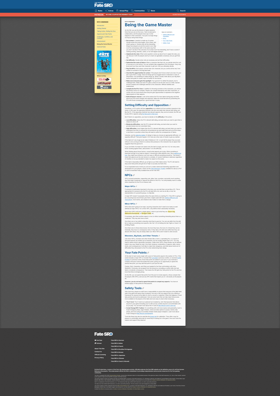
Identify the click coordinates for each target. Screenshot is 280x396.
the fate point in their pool (150, 114)
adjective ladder (140, 135)
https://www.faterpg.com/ (123, 385)
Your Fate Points (167, 40)
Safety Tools (166, 43)
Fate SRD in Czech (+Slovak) (120, 361)
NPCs (164, 38)
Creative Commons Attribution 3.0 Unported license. (144, 387)
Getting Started (101, 28)
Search (183, 11)
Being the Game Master (104, 44)
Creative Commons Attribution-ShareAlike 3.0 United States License (128, 389)
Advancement (101, 41)
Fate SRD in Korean (117, 352)
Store (153, 11)
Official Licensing (100, 354)
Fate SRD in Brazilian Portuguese (121, 349)
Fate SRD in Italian (117, 343)
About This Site (99, 348)
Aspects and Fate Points (104, 34)
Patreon (99, 343)
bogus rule (153, 316)
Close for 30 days (179, 14)
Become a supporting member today (119, 14)
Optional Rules (101, 47)
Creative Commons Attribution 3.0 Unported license (163, 380)
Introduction (100, 25)
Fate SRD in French (117, 346)
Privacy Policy (99, 357)
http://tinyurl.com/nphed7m (145, 313)
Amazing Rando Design (115, 375)
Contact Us (98, 351)
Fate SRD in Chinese (117, 358)
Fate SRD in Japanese (118, 355)
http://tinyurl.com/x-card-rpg (167, 305)
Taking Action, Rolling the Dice (106, 31)
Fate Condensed (102, 22)
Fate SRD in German (117, 340)
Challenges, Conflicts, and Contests (105, 37)
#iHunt (102, 389)
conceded (155, 258)
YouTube (99, 340)
